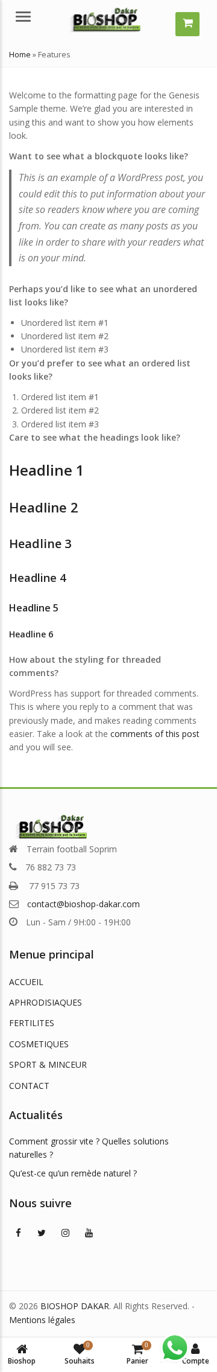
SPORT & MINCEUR (48, 1064)
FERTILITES (31, 1023)
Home (20, 54)
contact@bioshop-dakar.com (83, 904)
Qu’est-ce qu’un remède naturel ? (73, 1173)
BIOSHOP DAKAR (74, 1306)
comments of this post (155, 733)
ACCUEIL (26, 982)
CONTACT (29, 1085)
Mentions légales (42, 1320)
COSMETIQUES (39, 1044)
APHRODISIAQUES (45, 1002)
